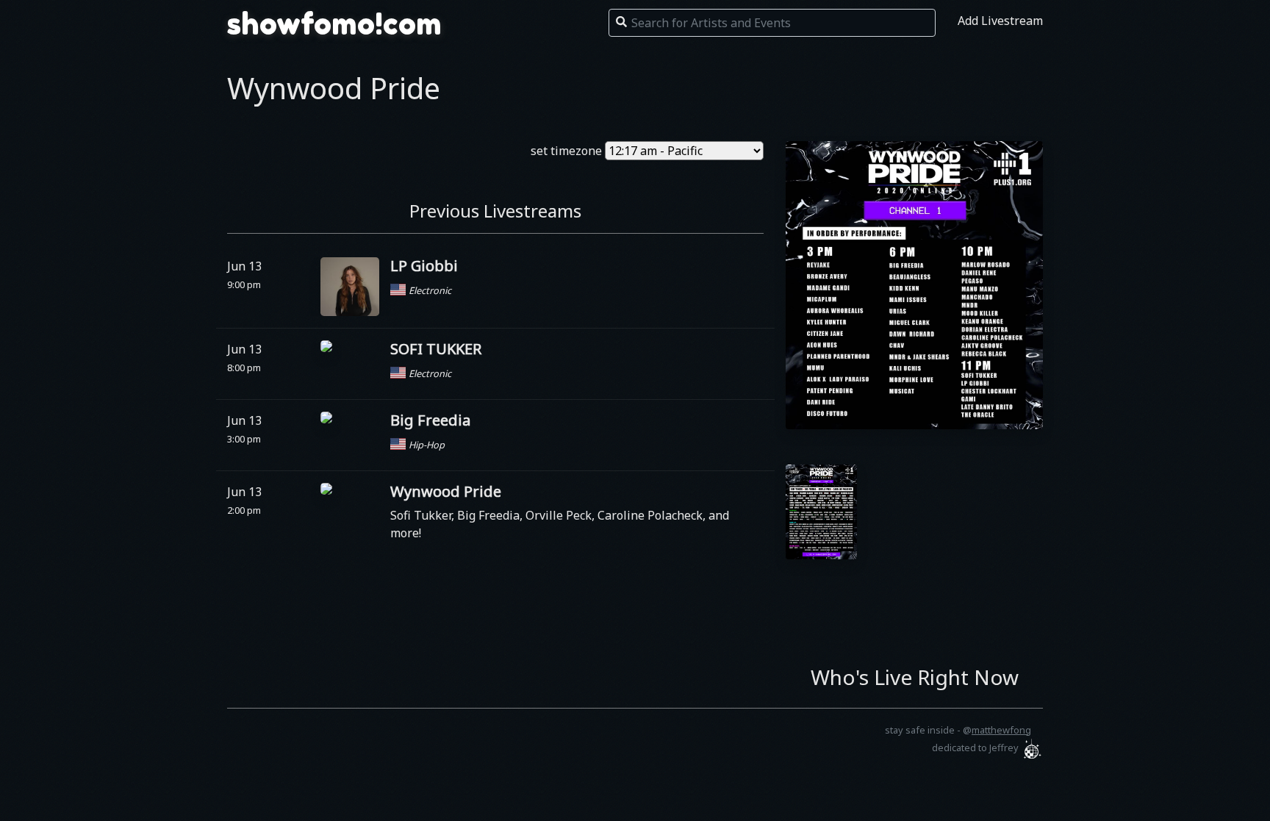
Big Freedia (430, 420)
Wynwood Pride (445, 491)
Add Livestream (1000, 20)
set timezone (566, 151)
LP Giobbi (424, 266)
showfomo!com (334, 23)
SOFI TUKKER (435, 349)
